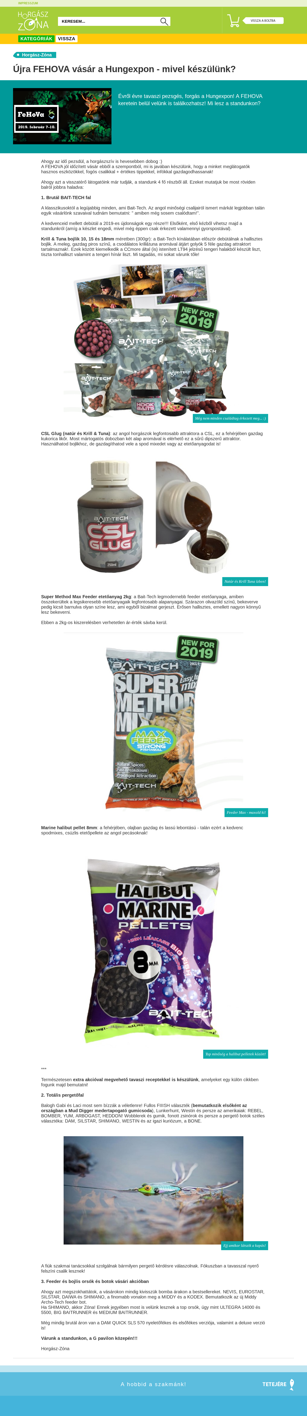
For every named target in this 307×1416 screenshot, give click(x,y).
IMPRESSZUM (28, 3)
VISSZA (66, 38)
